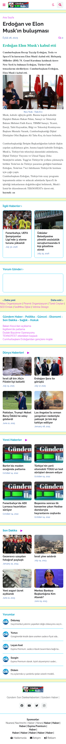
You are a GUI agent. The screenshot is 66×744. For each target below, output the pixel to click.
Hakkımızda (20, 738)
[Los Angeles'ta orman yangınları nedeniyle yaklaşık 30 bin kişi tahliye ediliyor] (48, 400)
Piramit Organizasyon (35, 303)
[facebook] (22, 705)
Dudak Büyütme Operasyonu (19, 332)
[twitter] (37, 705)
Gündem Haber (49, 697)
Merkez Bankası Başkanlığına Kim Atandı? (45, 594)
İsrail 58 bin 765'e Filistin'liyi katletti (14, 380)
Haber (31, 723)
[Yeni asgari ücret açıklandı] (17, 578)
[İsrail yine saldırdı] (48, 544)
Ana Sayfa (8, 17)
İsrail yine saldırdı (45, 556)
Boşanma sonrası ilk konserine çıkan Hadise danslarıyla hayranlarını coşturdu (48, 508)
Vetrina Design (40, 307)
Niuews (10, 723)
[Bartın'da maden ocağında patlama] (17, 453)
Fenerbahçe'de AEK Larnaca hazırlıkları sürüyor (15, 506)
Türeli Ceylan (56, 303)
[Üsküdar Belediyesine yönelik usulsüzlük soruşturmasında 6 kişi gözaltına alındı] (49, 220)
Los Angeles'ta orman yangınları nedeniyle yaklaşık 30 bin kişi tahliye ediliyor (47, 417)
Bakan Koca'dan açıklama (17, 326)
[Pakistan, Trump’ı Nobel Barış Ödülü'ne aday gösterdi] (17, 400)
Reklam (51, 738)
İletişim (36, 738)
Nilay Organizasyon (11, 303)
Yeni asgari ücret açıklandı (13, 592)
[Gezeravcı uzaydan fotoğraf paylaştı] (17, 544)
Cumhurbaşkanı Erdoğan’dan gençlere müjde (28, 339)
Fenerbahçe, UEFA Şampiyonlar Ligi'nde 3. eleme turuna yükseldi (17, 238)
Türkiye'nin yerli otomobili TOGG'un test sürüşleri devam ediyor (48, 469)
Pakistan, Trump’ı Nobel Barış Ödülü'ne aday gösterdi (17, 416)
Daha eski (56, 300)
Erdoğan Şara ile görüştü (44, 380)
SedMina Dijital (22, 307)
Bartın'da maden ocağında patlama (14, 467)
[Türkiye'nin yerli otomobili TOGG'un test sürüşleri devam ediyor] (48, 453)
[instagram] (44, 705)
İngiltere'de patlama (14, 329)
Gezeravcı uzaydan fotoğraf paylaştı (14, 558)
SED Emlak (6, 307)
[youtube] (29, 705)
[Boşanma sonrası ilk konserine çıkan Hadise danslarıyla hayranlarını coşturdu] (48, 491)
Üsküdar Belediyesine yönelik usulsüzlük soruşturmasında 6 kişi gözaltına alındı (48, 241)
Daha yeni (9, 300)
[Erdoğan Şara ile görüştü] (48, 366)
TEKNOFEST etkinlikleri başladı (20, 336)
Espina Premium (37, 726)
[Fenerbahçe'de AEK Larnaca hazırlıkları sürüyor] (17, 491)
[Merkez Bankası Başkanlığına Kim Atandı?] (48, 578)
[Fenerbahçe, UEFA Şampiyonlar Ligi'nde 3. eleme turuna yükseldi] (17, 220)
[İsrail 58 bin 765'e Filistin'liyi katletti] (17, 366)
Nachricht (21, 723)
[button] (4, 5)
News (39, 723)
